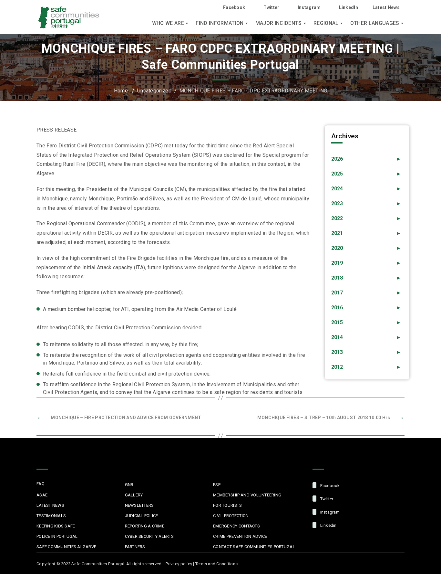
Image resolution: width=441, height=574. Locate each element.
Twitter (271, 7)
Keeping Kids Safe (55, 526)
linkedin (327, 525)
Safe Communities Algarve (66, 546)
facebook (329, 485)
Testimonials (51, 515)
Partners (135, 546)
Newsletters (139, 505)
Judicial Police (141, 515)
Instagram (309, 7)
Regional (326, 23)
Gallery (134, 495)
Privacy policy (179, 563)
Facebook (234, 7)
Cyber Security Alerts (149, 536)
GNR (129, 484)
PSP (217, 484)
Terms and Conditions (216, 563)
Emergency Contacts (236, 526)
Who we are (168, 23)
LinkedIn (348, 7)
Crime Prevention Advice (240, 536)
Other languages (374, 23)
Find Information (219, 23)
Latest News (386, 7)
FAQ (40, 483)
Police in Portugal (57, 536)
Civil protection (231, 515)
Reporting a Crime (144, 526)
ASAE (41, 495)
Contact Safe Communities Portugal (254, 546)
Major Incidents (278, 23)
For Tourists (227, 505)
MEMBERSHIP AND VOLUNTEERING (247, 495)
